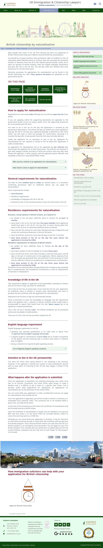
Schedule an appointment (46, 5)
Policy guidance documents (41, 74)
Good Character (17, 193)
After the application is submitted (85, 200)
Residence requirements (45, 89)
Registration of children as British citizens (86, 149)
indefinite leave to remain (32, 182)
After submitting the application (30, 99)
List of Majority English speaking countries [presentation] (29, 349)
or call (63, 5)
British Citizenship (21, 48)
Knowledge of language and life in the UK (60, 89)
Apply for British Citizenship (84, 103)
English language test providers (85, 61)
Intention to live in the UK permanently (15, 99)
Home (2, 48)
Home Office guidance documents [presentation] (85, 73)
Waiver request (54, 304)
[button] (39, 162)
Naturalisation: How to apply (15, 89)
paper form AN (58, 114)
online (31, 114)
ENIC (45, 337)
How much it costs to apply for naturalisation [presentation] (30, 168)
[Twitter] (60, 524)
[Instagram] (68, 524)
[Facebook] (56, 524)
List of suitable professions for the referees (85, 66)
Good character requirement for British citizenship (85, 127)
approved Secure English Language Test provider (31, 334)
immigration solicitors (27, 471)
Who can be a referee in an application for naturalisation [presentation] (35, 162)
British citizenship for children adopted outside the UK (85, 170)
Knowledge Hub (10, 48)
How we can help (45, 99)
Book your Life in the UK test (84, 56)
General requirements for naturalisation (30, 89)
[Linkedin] (64, 524)
